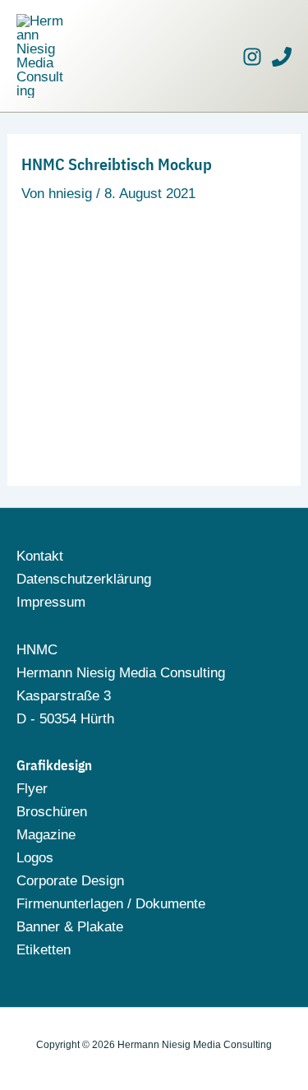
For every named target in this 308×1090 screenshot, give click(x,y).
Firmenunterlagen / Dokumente (110, 904)
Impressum (50, 602)
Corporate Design (70, 881)
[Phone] (282, 57)
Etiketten (43, 950)
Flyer (32, 789)
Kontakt (39, 556)
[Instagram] (252, 57)
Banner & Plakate (69, 927)
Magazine (46, 835)
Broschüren (51, 812)
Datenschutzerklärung (83, 579)
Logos (34, 858)
